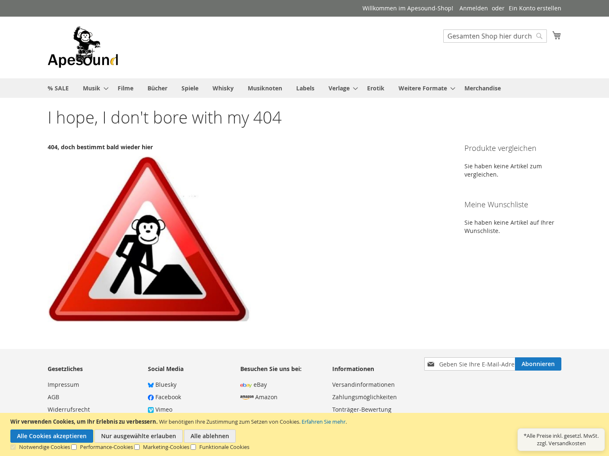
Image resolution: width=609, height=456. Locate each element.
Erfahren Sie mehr (324, 421)
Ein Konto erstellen (535, 8)
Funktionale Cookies (224, 447)
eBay (259, 384)
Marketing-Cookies (166, 447)
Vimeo (163, 409)
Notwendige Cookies (44, 447)
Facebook (167, 397)
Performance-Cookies (106, 447)
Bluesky (165, 384)
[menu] (304, 88)
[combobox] (495, 36)
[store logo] (83, 47)
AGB (53, 397)
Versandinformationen (363, 384)
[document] (305, 434)
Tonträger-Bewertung (362, 409)
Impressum (63, 384)
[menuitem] (58, 88)
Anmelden (473, 8)
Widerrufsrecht (69, 409)
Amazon (266, 397)
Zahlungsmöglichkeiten (364, 397)
